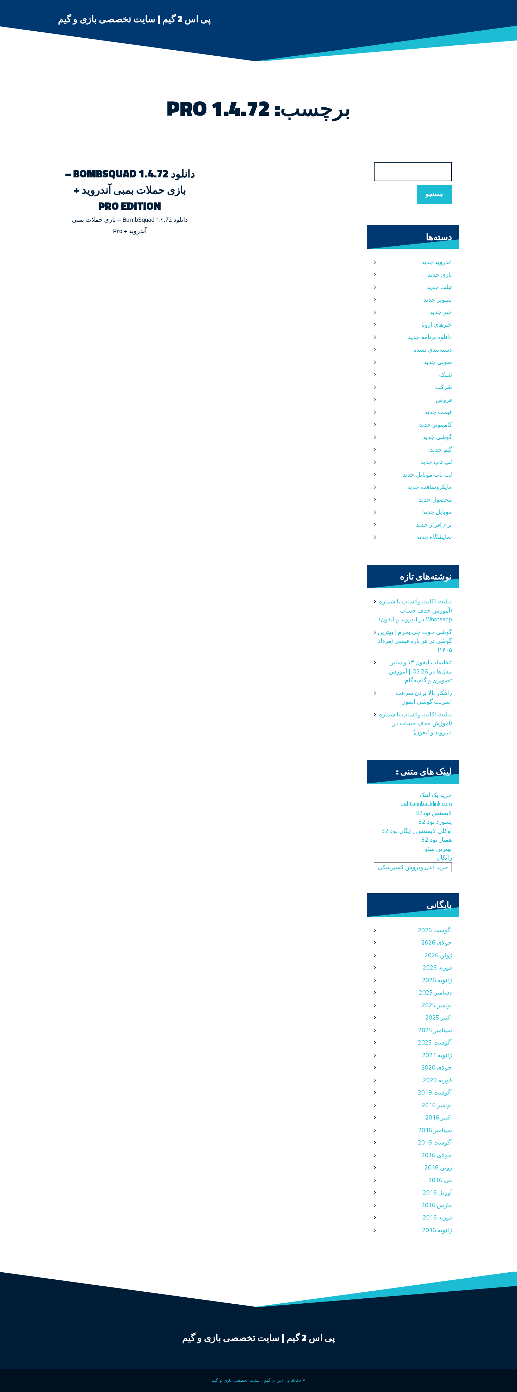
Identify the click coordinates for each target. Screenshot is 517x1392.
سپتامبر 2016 (435, 1130)
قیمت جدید (438, 411)
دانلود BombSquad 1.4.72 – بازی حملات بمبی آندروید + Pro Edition (130, 189)
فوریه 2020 (437, 1080)
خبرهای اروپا (436, 324)
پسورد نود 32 (435, 821)
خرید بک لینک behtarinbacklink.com (426, 799)
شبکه (445, 374)
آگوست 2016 (435, 1142)
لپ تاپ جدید (436, 461)
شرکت (443, 386)
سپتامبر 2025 (435, 1030)
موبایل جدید (437, 511)
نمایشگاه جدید (434, 536)
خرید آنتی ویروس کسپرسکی (413, 867)
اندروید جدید (436, 262)
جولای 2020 (436, 1067)
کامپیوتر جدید (435, 424)
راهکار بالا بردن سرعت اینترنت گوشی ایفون (424, 697)
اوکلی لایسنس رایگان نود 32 (417, 830)
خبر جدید (441, 311)
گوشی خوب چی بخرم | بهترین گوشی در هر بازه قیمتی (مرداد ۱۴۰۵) (415, 640)
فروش (444, 399)
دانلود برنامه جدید (430, 336)
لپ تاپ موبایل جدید (427, 474)
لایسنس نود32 (434, 812)
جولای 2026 (436, 942)
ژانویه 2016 (437, 1230)
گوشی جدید (437, 436)
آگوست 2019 (435, 1092)
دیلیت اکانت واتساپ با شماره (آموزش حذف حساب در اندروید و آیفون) (415, 723)
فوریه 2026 (437, 967)
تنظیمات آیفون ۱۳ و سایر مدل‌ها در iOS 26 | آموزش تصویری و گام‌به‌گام (420, 671)
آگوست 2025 (435, 1042)
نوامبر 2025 (437, 1005)
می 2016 (440, 1180)
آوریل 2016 (437, 1192)
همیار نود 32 (436, 839)
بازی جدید (440, 274)
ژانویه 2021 (437, 1055)
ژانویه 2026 (437, 980)
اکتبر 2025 (438, 1017)
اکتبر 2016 (438, 1117)
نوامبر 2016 (437, 1105)
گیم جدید (441, 449)
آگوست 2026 (435, 930)
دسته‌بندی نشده (432, 349)
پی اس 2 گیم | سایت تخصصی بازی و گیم (134, 19)
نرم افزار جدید (434, 524)
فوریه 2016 (437, 1217)
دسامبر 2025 (435, 992)
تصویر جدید (437, 299)
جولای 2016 (436, 1155)
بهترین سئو (438, 848)
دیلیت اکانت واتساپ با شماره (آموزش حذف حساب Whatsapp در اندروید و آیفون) (415, 610)
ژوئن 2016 (438, 1167)
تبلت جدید (439, 286)
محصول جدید (435, 499)
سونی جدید (438, 361)
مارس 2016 (436, 1205)
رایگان (444, 857)
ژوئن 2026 (438, 955)
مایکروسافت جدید (429, 486)
